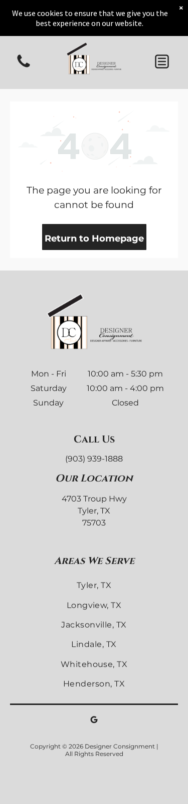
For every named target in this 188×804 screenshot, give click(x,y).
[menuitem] (94, 585)
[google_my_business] (94, 720)
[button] (162, 62)
